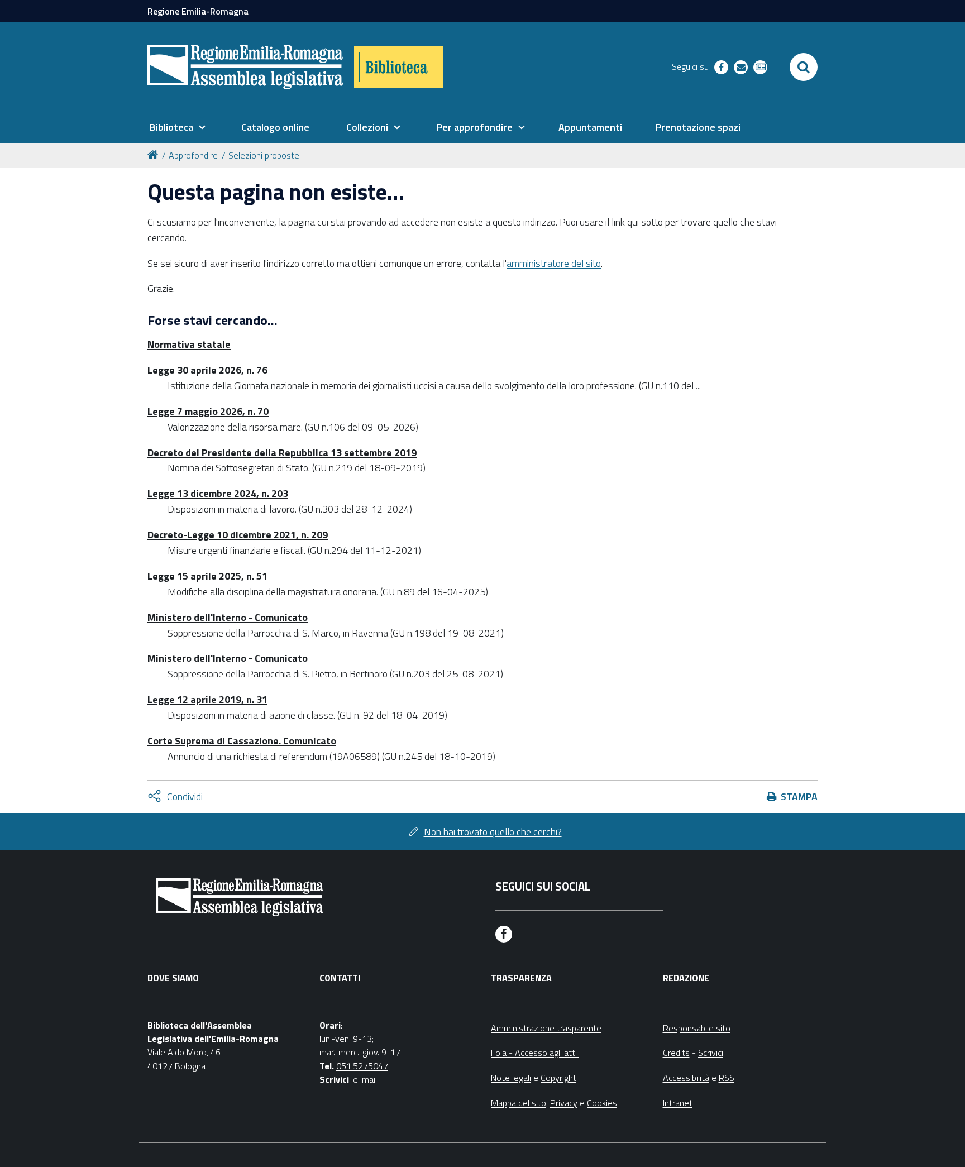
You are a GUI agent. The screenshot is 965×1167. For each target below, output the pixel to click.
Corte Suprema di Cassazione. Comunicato (241, 740)
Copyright (558, 1077)
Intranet (677, 1102)
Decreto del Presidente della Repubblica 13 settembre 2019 (282, 452)
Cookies (602, 1102)
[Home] (154, 154)
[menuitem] (177, 127)
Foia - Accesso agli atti (535, 1052)
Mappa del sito (518, 1102)
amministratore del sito (554, 263)
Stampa (799, 796)
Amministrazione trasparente (546, 1028)
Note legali (511, 1077)
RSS (726, 1077)
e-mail (365, 1079)
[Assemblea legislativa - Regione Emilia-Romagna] (245, 67)
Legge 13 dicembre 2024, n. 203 (217, 493)
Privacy (563, 1102)
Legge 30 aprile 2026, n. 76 (207, 369)
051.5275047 (362, 1066)
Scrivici (710, 1052)
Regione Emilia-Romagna (198, 11)
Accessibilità (686, 1077)
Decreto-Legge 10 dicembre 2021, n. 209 (237, 534)
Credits (676, 1052)
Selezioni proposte (263, 155)
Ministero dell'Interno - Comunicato (227, 617)
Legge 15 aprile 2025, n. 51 (207, 576)
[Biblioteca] (398, 67)
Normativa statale (189, 344)
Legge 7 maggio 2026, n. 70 (208, 411)
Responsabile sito (696, 1028)
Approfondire (193, 155)
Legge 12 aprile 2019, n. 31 (207, 699)
